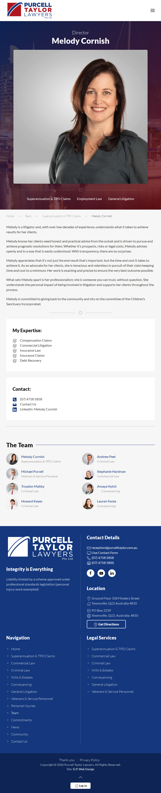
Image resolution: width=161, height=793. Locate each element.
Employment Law (89, 199)
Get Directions (108, 624)
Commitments (21, 720)
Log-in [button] (82, 785)
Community (19, 734)
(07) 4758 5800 (102, 563)
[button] (153, 10)
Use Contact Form (104, 553)
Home (15, 649)
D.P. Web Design (83, 769)
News (15, 727)
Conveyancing (21, 684)
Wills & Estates (22, 677)
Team (15, 713)
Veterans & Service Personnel (32, 699)
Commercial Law (23, 663)
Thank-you (67, 760)
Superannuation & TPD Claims (49, 199)
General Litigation (121, 199)
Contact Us (19, 741)
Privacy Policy (90, 760)
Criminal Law (20, 670)
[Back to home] (29, 10)
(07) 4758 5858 (102, 558)
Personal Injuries (23, 706)
